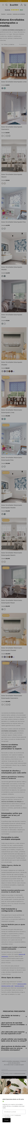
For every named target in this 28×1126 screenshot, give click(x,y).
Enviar (6, 1120)
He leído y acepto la (13, 1116)
